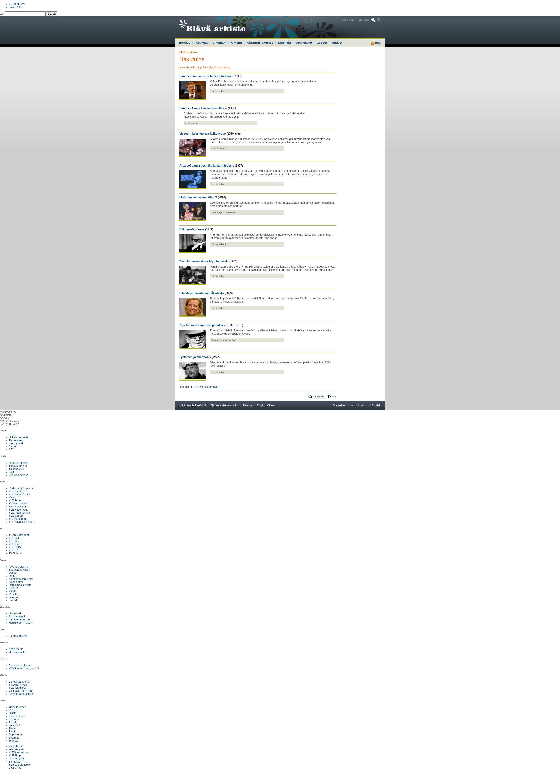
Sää (11, 449)
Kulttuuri (14, 588)
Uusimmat (15, 613)
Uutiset (13, 572)
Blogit (12, 731)
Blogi (260, 405)
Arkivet (337, 42)
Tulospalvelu (16, 469)
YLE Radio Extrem (20, 512)
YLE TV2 (14, 541)
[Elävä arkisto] (224, 27)
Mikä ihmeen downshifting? (198, 197)
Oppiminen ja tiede (20, 585)
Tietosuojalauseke (20, 764)
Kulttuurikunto (17, 716)
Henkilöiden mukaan (21, 622)
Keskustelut (16, 649)
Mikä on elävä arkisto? (192, 405)
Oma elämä (304, 42)
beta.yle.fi (14, 725)
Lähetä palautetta (19, 681)
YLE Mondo (16, 515)
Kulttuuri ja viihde (260, 42)
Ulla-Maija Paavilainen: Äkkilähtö (201, 293)
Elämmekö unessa (191, 229)
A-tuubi (13, 722)
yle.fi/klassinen (17, 707)
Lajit (11, 472)
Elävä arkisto (187, 52)
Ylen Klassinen (18, 506)
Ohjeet (271, 405)
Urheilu (236, 42)
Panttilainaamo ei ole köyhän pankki (204, 261)
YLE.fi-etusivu (17, 4)
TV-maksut (15, 761)
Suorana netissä (18, 475)
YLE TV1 (14, 538)
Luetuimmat (16, 443)
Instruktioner (357, 405)
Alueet (12, 446)
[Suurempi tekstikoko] (373, 20)
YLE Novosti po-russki (22, 521)
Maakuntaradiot (18, 503)
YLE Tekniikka (17, 687)
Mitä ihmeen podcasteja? (24, 668)
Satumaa (14, 737)
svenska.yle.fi (17, 749)
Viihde (12, 591)
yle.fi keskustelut (18, 652)
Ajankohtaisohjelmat (21, 578)
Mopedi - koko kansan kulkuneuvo (202, 133)
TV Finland (15, 553)
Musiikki (284, 42)
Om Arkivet (339, 405)
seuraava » (213, 386)
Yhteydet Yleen (18, 684)
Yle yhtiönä (15, 746)
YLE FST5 (15, 547)
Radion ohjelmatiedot (21, 488)
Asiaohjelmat (16, 582)
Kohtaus (14, 719)
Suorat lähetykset (19, 569)
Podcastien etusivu (20, 665)
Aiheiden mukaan (19, 619)
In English (375, 405)
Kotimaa (201, 42)
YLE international (19, 752)
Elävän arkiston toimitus (224, 405)
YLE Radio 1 (16, 491)
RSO (11, 710)
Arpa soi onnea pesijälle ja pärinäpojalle (206, 165)
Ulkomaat (219, 42)
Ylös (334, 396)
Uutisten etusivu (18, 437)
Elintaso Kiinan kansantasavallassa (203, 108)
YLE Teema (16, 544)
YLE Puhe (15, 500)
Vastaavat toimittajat (20, 690)
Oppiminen (15, 734)
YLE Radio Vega (18, 509)
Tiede (12, 728)
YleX (11, 497)
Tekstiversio (347, 19)
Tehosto (13, 740)
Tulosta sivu (318, 396)
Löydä (52, 13)
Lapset (322, 42)
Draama (13, 597)
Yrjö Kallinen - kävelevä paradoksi (202, 325)
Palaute (247, 405)
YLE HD (13, 550)
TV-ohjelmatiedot (19, 535)
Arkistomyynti (16, 758)
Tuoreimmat (16, 440)
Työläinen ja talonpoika (195, 357)
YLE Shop (15, 755)
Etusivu (185, 42)
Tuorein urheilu (18, 465)
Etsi (2, 13)
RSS (377, 43)
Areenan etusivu (18, 566)
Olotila (12, 713)
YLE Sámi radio (18, 518)
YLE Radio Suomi (19, 494)
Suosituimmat (17, 616)
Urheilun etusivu (18, 462)
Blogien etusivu (18, 636)
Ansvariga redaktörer (21, 693)
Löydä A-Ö (15, 7)
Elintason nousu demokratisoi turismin (206, 76)
